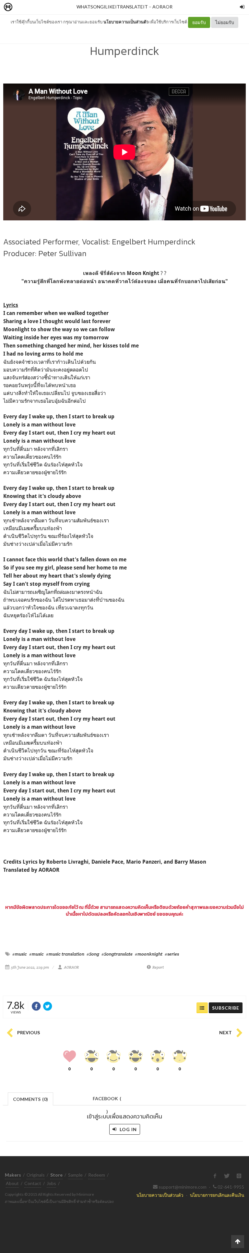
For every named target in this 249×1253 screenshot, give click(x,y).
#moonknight (148, 954)
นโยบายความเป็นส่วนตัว (125, 21)
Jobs (51, 1183)
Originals (36, 1175)
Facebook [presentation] (107, 1100)
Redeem (96, 1175)
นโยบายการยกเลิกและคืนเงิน (217, 1195)
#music (19, 954)
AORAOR (162, 6)
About (12, 1183)
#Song (93, 954)
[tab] (30, 1098)
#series (172, 954)
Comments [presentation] (30, 1099)
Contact (32, 1183)
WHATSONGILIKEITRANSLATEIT (112, 6)
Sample (75, 1175)
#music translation (65, 954)
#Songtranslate (117, 954)
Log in (127, 1129)
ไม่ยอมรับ (224, 22)
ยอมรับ (199, 22)
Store (45, 7)
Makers (22, 7)
